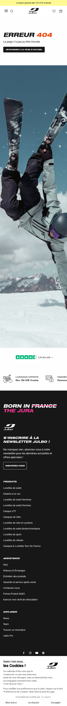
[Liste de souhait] (54, 11)
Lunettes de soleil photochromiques (21, 528)
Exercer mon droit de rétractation (20, 599)
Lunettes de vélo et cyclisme (18, 522)
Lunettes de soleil (12, 488)
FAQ (5, 564)
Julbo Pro (8, 635)
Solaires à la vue (11, 493)
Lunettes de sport (12, 534)
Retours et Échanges (14, 570)
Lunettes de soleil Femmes (17, 505)
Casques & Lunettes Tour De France (22, 546)
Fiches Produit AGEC (14, 593)
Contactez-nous (11, 588)
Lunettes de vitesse (13, 540)
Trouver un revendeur (14, 629)
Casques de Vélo (12, 517)
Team (6, 624)
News (6, 618)
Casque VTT (9, 511)
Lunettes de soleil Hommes (17, 499)
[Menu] (6, 11)
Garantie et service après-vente (19, 582)
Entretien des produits (14, 576)
